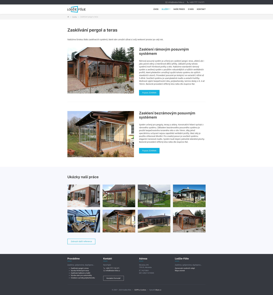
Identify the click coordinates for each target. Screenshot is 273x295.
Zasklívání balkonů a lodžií (80, 273)
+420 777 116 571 (197, 2)
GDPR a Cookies (140, 290)
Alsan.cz (158, 290)
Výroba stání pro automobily (81, 275)
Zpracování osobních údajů (185, 268)
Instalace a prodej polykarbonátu (83, 278)
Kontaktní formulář (114, 278)
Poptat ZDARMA (149, 92)
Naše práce (179, 9)
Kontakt (201, 9)
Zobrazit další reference (81, 241)
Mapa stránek (180, 270)
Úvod (155, 9)
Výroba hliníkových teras (80, 270)
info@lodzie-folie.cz (176, 2)
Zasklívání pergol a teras (80, 268)
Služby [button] (165, 9)
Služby (74, 17)
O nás (191, 9)
